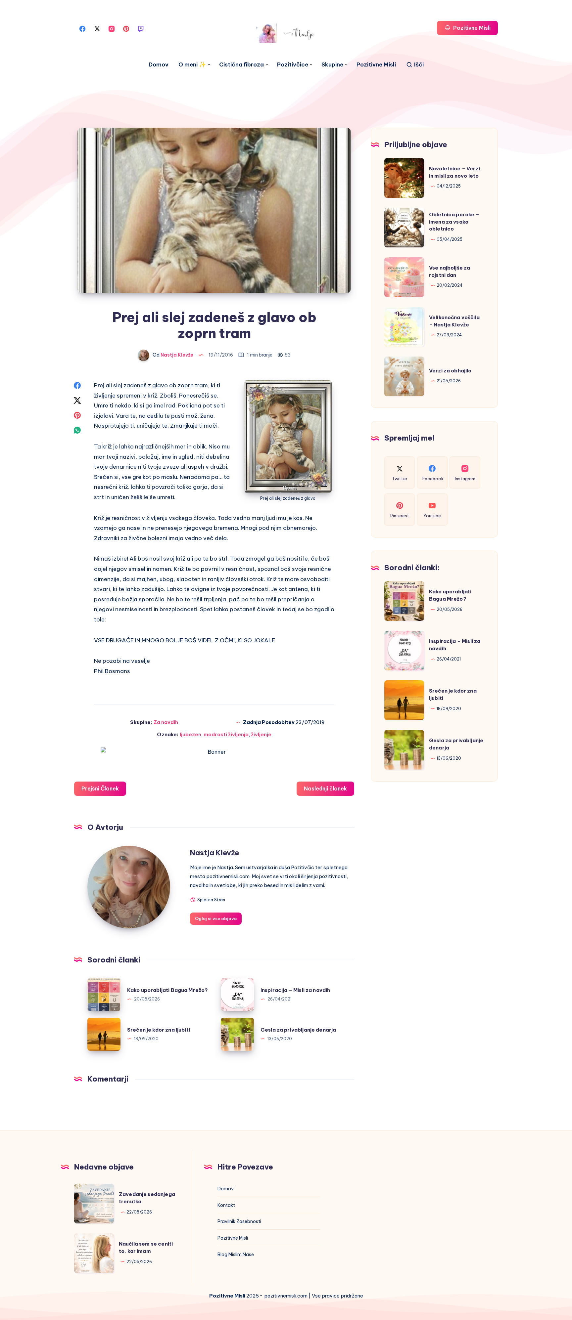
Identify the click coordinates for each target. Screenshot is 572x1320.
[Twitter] (97, 28)
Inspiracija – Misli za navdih (295, 990)
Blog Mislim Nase (235, 1254)
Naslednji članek (325, 788)
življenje (261, 734)
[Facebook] (82, 28)
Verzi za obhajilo (450, 370)
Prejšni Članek (100, 788)
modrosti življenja (226, 734)
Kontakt (226, 1205)
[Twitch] (141, 28)
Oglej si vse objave (216, 918)
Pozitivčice (292, 64)
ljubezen (190, 734)
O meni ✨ (192, 64)
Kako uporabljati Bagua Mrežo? (167, 990)
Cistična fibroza (241, 64)
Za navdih (166, 722)
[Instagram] (112, 28)
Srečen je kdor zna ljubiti (158, 1030)
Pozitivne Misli (376, 64)
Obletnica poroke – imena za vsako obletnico (454, 221)
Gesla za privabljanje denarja (298, 1030)
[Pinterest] (126, 28)
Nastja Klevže (214, 852)
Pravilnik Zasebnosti (239, 1221)
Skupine (332, 64)
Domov (158, 64)
